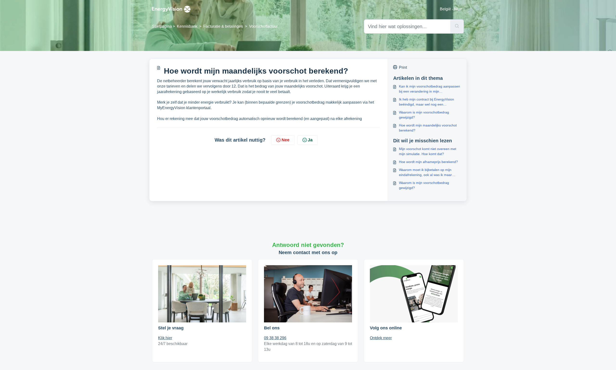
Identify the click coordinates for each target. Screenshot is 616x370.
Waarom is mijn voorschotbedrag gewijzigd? (424, 114)
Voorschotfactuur (263, 26)
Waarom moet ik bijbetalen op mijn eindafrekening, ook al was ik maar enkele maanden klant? (425, 172)
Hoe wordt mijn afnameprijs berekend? (428, 162)
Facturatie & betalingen (223, 26)
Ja (310, 140)
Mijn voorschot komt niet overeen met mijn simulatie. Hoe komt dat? (427, 151)
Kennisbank (187, 26)
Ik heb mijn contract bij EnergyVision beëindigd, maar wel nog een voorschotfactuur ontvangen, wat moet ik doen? (430, 102)
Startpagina (162, 26)
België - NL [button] (449, 9)
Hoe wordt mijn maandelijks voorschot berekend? (428, 127)
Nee (285, 140)
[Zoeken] (457, 26)
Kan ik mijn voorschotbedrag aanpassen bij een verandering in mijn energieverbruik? (429, 89)
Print (403, 67)
